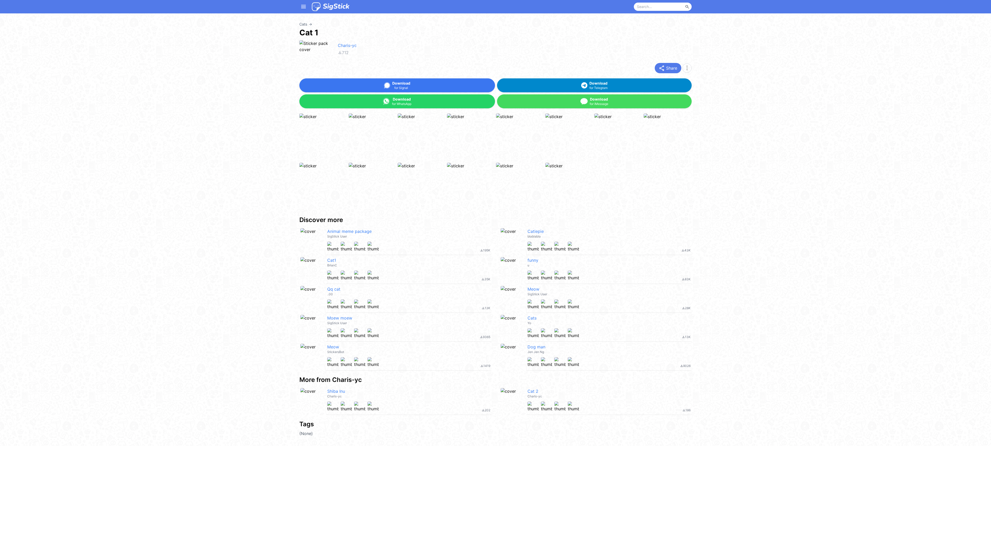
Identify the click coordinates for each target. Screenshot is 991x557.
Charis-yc (347, 45)
